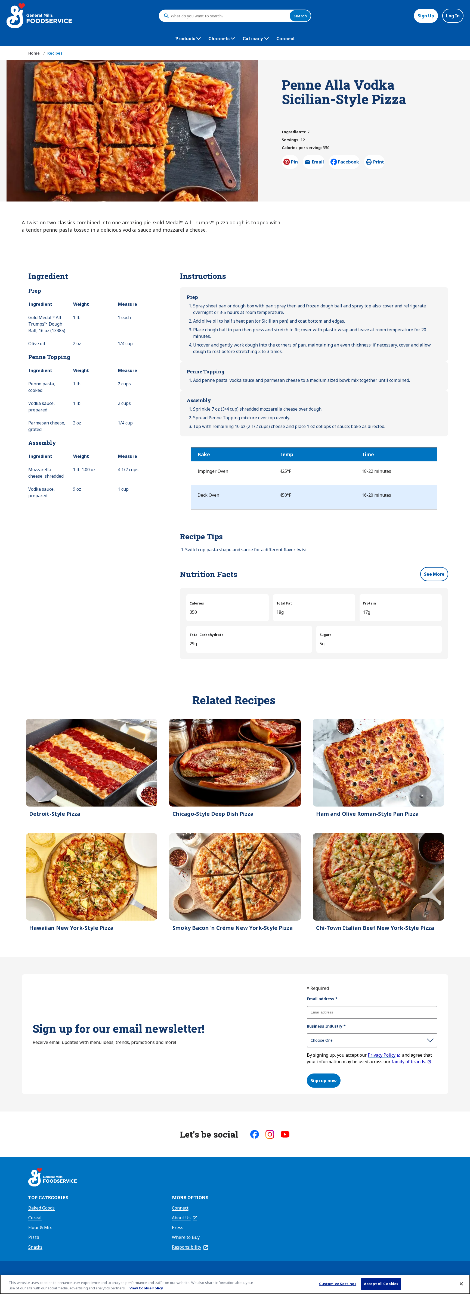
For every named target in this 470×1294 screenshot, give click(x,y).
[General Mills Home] (52, 1178)
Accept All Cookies (381, 1283)
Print (378, 162)
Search (300, 15)
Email (318, 163)
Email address (322, 998)
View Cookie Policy (146, 1288)
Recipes (55, 53)
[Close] (461, 1284)
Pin (294, 162)
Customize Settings (337, 1283)
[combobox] (229, 15)
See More (434, 574)
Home (34, 53)
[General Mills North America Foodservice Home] (39, 15)
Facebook (348, 162)
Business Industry (326, 1026)
